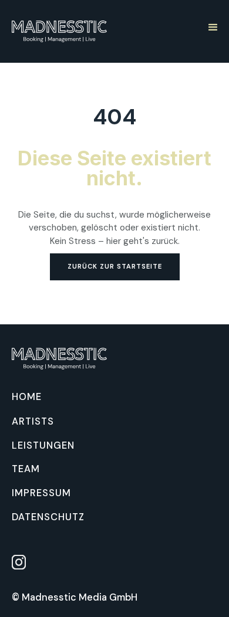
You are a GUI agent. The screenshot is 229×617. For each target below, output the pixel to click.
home (27, 397)
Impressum (41, 493)
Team (26, 469)
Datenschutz (48, 517)
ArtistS (33, 421)
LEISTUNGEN (43, 445)
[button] (212, 26)
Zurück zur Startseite (115, 266)
